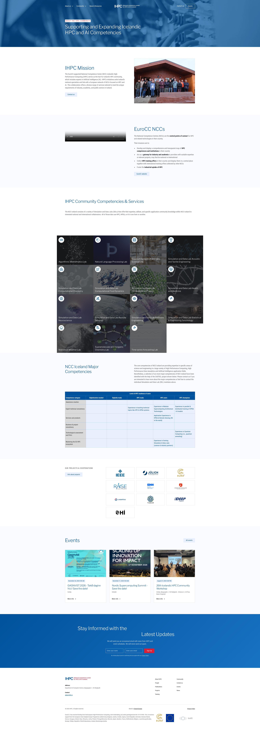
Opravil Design (138, 709)
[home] (127, 6)
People (157, 683)
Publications (158, 687)
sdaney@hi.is (69, 695)
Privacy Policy (145, 655)
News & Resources (96, 6)
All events (189, 540)
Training (157, 694)
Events (178, 687)
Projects (157, 690)
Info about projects (74, 474)
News (178, 690)
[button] (69, 6)
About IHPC (158, 679)
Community (180, 679)
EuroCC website (142, 174)
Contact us (71, 94)
